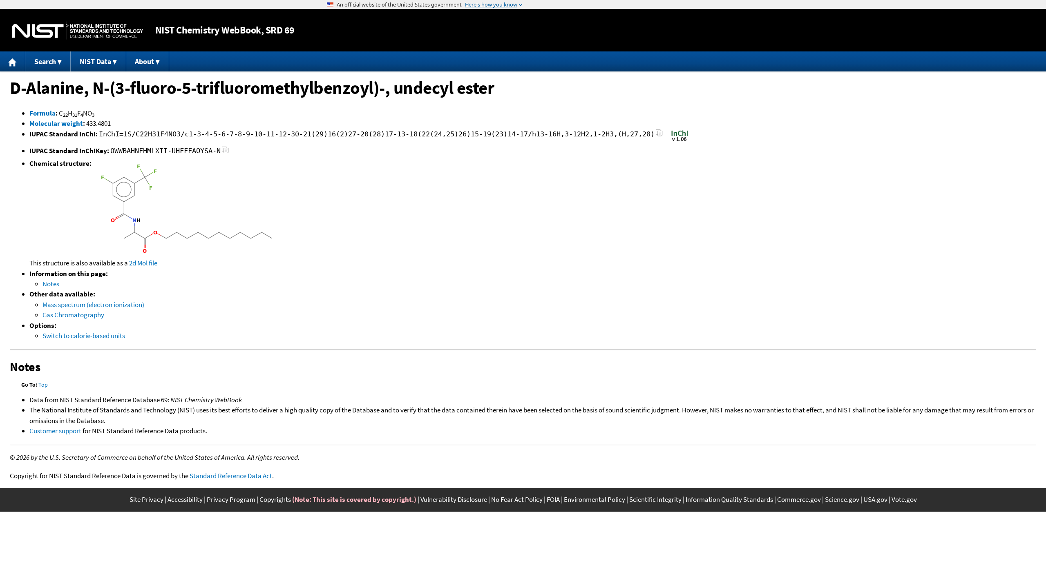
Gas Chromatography (73, 314)
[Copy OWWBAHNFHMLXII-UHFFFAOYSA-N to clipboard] (225, 152)
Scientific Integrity (655, 499)
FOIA (553, 499)
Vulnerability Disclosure (453, 499)
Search (45, 61)
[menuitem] (12, 61)
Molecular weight (56, 123)
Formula (42, 113)
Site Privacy (146, 499)
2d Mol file (143, 262)
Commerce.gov (799, 499)
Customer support (55, 430)
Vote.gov (904, 499)
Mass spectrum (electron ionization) (93, 304)
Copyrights (275, 499)
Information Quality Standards (729, 499)
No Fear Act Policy (517, 499)
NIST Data (95, 61)
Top (43, 384)
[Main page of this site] (12, 61)
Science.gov (842, 499)
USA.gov (875, 499)
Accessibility (185, 499)
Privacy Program (231, 499)
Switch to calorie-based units (83, 335)
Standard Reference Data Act (231, 475)
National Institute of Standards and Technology (77, 30)
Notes (50, 283)
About (144, 61)
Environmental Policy (594, 499)
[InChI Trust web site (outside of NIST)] (680, 140)
